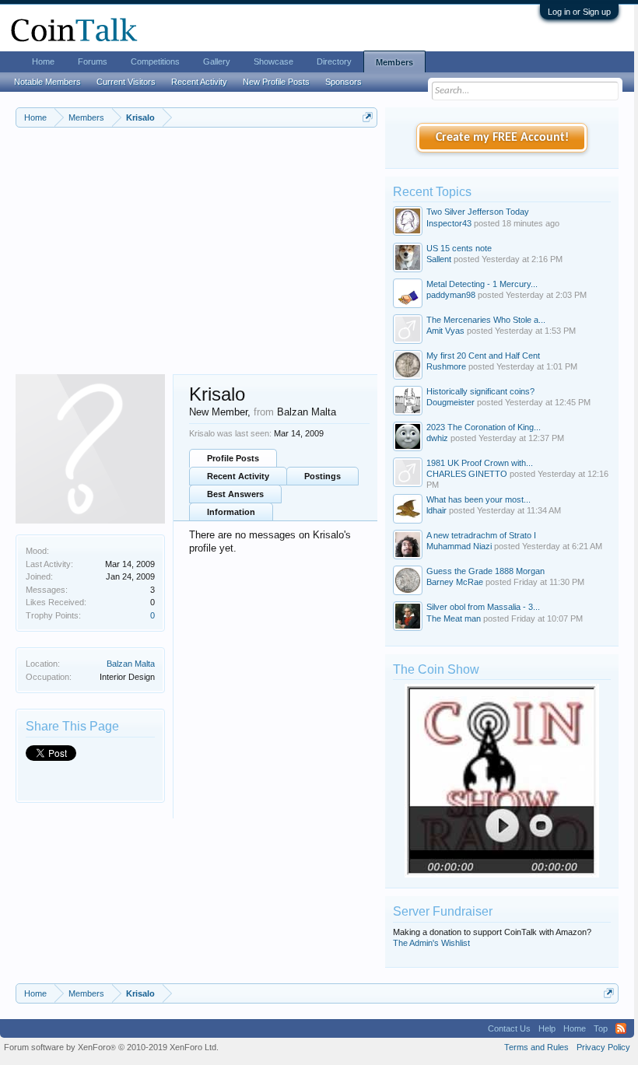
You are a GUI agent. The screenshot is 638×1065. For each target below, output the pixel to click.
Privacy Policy (603, 1047)
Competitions (155, 61)
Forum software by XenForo (111, 1047)
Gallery (216, 61)
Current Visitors (126, 81)
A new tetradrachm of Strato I (481, 535)
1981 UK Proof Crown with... (479, 463)
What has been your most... (478, 499)
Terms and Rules (536, 1047)
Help (547, 1028)
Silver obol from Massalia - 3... (483, 606)
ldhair (436, 510)
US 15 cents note (459, 248)
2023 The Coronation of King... (483, 427)
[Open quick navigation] (368, 117)
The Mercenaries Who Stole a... (485, 319)
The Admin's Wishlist (431, 943)
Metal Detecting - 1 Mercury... (482, 284)
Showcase (273, 61)
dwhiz (437, 438)
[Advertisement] (196, 257)
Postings (322, 476)
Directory (334, 61)
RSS (620, 1028)
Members (394, 62)
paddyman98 (450, 295)
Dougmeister (450, 402)
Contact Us (509, 1028)
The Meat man (453, 618)
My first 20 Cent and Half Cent (483, 355)
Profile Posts (233, 458)
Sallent (438, 259)
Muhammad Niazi (459, 546)
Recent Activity (238, 476)
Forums (92, 61)
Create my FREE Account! (502, 137)
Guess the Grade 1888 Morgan (485, 571)
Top (601, 1028)
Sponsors (343, 81)
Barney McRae (454, 582)
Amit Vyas (445, 330)
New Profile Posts (276, 81)
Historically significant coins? (480, 391)
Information (231, 512)
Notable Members (47, 81)
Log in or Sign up (579, 11)
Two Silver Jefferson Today (477, 211)
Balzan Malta (131, 663)
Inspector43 (448, 223)
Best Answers (235, 494)
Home (43, 61)
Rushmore (446, 366)
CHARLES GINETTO (466, 473)
